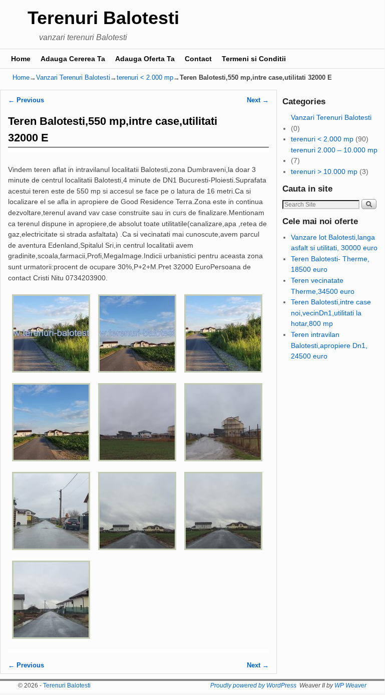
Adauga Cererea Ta (73, 59)
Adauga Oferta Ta (145, 59)
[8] (137, 377)
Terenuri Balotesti (103, 18)
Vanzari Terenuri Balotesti (73, 77)
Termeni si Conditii (254, 59)
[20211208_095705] (137, 466)
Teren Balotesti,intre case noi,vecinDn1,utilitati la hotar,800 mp (331, 312)
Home (21, 59)
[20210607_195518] (223, 377)
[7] (51, 377)
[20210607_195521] (51, 466)
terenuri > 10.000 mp (324, 171)
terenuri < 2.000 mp (145, 77)
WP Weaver (350, 685)
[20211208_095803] (51, 555)
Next (258, 100)
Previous (26, 100)
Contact (198, 59)
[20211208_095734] (223, 466)
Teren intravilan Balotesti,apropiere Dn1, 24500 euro (329, 345)
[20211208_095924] (137, 555)
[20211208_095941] (51, 643)
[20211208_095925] (223, 555)
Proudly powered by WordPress (253, 685)
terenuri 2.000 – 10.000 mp (334, 150)
